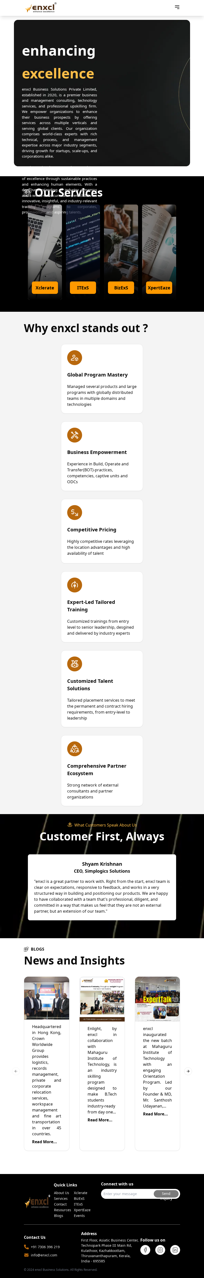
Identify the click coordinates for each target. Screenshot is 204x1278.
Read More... (44, 1141)
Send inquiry (166, 1194)
